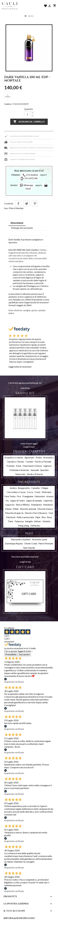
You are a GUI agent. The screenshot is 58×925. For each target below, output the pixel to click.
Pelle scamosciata (25, 517)
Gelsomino (39, 496)
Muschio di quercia (14, 513)
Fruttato (10, 465)
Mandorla (48, 504)
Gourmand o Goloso (32, 465)
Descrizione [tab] (17, 223)
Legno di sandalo (34, 500)
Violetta (46, 521)
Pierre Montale (16, 208)
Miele (15, 508)
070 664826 (30, 175)
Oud (51, 513)
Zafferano (35, 525)
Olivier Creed (30, 543)
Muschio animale (28, 508)
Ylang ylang (23, 525)
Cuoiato (29, 461)
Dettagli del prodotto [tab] (22, 228)
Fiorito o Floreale (43, 461)
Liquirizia (48, 500)
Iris (7, 500)
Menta (8, 508)
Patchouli (10, 517)
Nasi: (6, 208)
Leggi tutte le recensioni (19, 366)
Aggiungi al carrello (29, 121)
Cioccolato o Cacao (16, 492)
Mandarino (36, 504)
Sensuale (35, 470)
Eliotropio (46, 492)
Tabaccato (20, 474)
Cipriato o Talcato (15, 461)
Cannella (35, 488)
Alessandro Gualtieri (21, 539)
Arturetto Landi (39, 539)
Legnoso (47, 465)
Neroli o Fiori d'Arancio (36, 513)
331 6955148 (29, 178)
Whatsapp (28, 185)
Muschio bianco (45, 508)
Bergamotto (24, 488)
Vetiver (37, 521)
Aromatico (48, 457)
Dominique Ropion (14, 543)
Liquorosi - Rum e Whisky (17, 504)
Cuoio (37, 492)
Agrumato (29, 457)
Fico (19, 496)
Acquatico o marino (13, 457)
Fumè (18, 465)
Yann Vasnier (29, 547)
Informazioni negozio (19, 918)
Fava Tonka (9, 496)
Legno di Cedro (17, 500)
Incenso (50, 496)
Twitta (26, 203)
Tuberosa (19, 521)
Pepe (37, 517)
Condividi (18, 203)
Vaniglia (29, 521)
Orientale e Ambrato (19, 470)
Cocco (30, 492)
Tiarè (10, 521)
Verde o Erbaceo (35, 474)
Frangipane (27, 496)
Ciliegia (44, 488)
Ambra (13, 488)
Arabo (39, 457)
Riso (44, 517)
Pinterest (34, 203)
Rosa (49, 517)
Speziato (44, 470)
